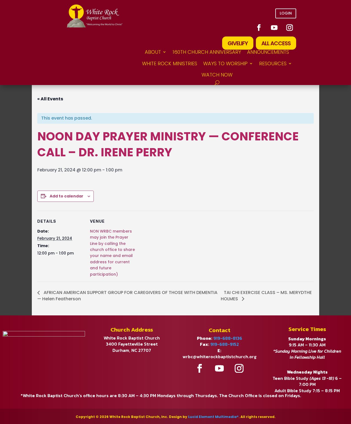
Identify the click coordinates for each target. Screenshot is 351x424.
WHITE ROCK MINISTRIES (169, 63)
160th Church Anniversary (206, 52)
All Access (276, 43)
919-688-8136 (227, 338)
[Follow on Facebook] (258, 27)
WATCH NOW (217, 74)
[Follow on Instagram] (289, 27)
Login (286, 13)
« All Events (50, 99)
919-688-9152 (224, 344)
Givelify (238, 43)
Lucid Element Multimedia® (213, 416)
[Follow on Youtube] (274, 27)
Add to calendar (66, 196)
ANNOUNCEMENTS (268, 52)
